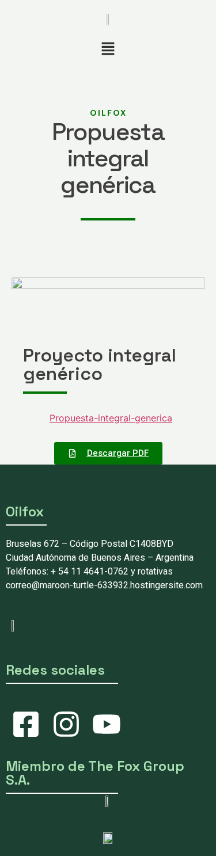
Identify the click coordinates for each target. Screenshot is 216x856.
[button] (107, 49)
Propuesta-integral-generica (111, 418)
